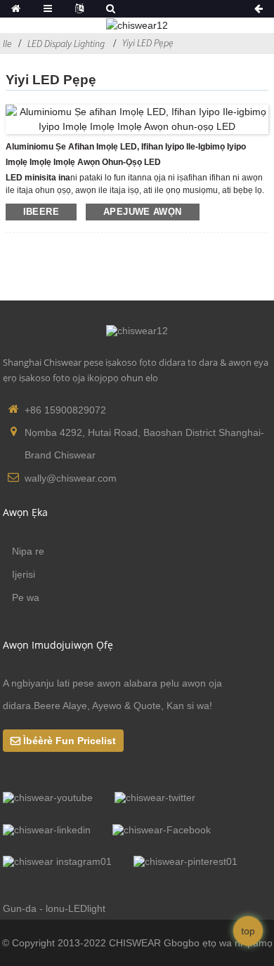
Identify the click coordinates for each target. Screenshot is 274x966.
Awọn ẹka (25, 512)
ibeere (41, 211)
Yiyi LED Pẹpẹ (148, 43)
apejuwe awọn (142, 211)
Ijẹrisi (23, 574)
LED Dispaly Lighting (66, 43)
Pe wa (25, 597)
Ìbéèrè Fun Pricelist (69, 740)
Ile (7, 43)
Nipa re (28, 551)
